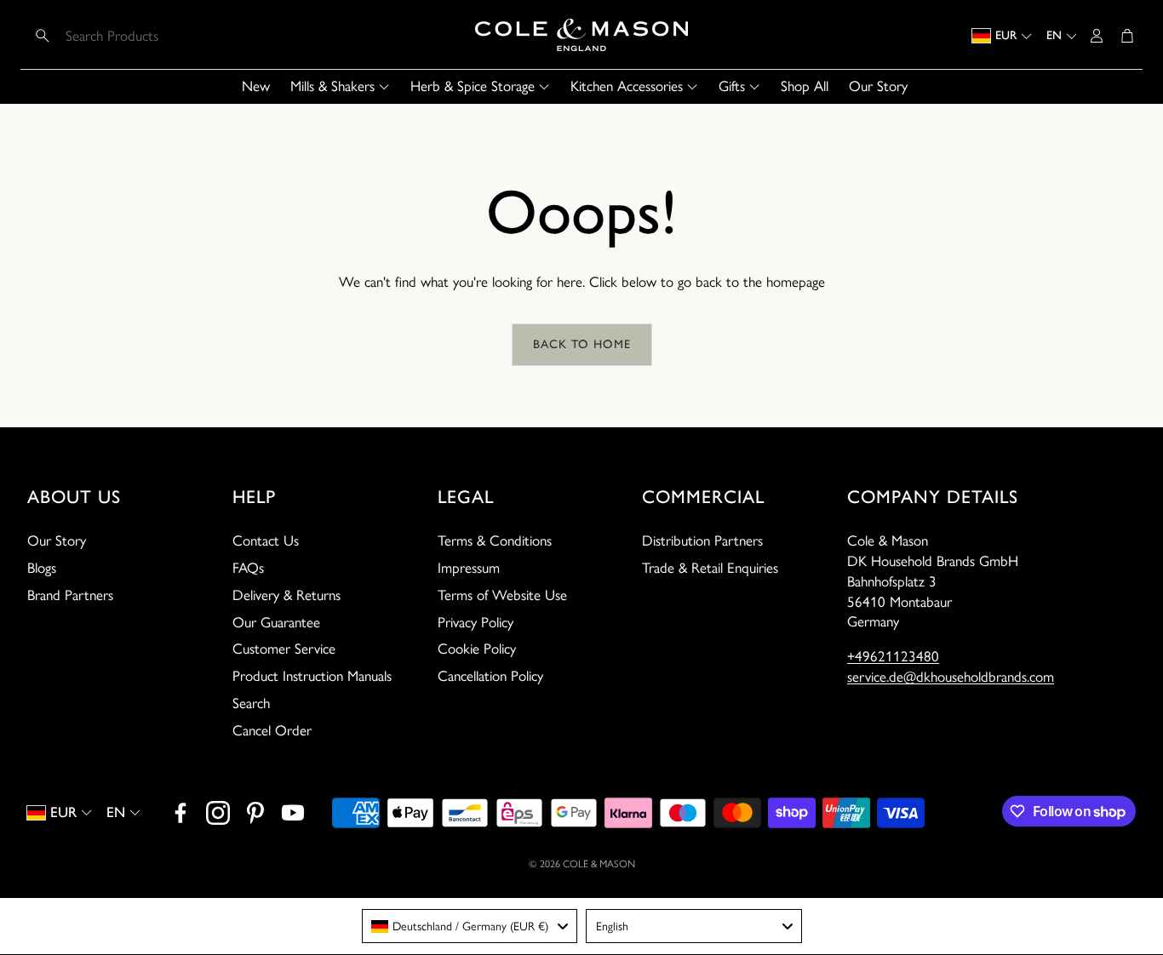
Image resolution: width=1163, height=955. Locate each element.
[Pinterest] (255, 813)
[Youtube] (293, 813)
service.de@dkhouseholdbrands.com (950, 676)
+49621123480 (893, 656)
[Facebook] (180, 813)
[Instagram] (218, 813)
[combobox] (470, 926)
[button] (138, 35)
